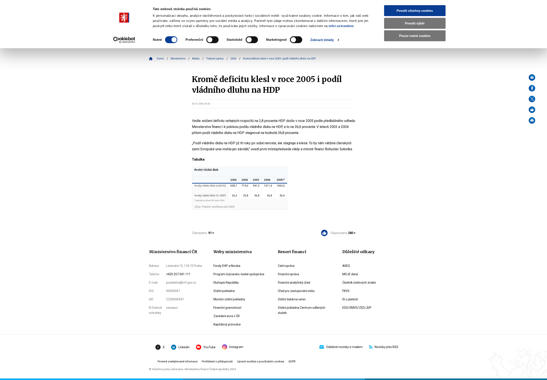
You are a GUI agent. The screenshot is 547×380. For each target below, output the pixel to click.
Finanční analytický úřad (294, 282)
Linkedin (184, 347)
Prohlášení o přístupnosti (217, 361)
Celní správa (286, 266)
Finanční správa (288, 274)
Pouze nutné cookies (415, 36)
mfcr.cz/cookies (341, 26)
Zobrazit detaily (322, 40)
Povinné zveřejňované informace (178, 361)
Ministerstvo (178, 58)
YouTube (209, 347)
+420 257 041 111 (178, 274)
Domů (160, 58)
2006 (233, 58)
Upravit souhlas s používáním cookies (260, 361)
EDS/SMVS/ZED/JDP (356, 307)
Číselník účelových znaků (359, 282)
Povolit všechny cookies (415, 10)
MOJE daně (350, 274)
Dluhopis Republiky (226, 282)
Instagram (236, 347)
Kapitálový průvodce (227, 324)
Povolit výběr (415, 23)
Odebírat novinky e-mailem (344, 347)
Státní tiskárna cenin (292, 299)
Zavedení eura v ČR (226, 316)
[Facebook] (532, 88)
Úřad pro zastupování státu (296, 291)
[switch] (212, 39)
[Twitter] (532, 99)
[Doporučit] (532, 109)
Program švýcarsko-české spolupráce (238, 274)
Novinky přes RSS (386, 347)
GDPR (292, 361)
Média (195, 58)
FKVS (345, 291)
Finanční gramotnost (227, 307)
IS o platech (350, 299)
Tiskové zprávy (215, 58)
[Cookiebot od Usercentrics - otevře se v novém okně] (124, 40)
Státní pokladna (224, 291)
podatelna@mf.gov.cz (181, 282)
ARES (346, 266)
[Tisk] (532, 120)
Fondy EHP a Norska (226, 266)
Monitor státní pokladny (229, 299)
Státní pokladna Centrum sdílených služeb (301, 310)
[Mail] (532, 77)
